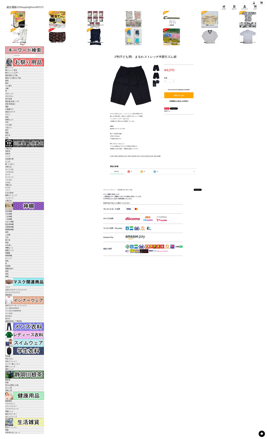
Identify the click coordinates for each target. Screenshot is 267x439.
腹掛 (7, 80)
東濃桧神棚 (9, 229)
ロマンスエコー (11, 406)
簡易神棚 (8, 255)
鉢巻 (7, 117)
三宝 (7, 237)
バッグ (7, 156)
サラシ (7, 114)
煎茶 (7, 382)
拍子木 (7, 135)
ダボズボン (9, 96)
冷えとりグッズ (11, 416)
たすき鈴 (8, 125)
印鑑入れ (8, 185)
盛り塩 (7, 240)
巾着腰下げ (9, 109)
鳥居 (7, 242)
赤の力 (7, 318)
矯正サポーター (11, 414)
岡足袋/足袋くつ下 (12, 101)
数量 (165, 78)
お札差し (8, 245)
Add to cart (179, 95)
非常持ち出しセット (12, 432)
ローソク (8, 258)
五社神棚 (8, 211)
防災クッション (11, 427)
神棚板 (7, 253)
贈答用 (7, 380)
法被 (7, 88)
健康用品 (8, 401)
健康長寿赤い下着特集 (13, 321)
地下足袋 (8, 99)
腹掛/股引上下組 (11, 75)
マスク (7, 287)
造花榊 (7, 266)
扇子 (7, 130)
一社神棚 (8, 219)
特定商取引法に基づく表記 (124, 189)
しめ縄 (7, 235)
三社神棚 (8, 214)
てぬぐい (8, 127)
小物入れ (8, 200)
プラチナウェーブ (12, 409)
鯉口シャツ (9, 67)
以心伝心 (8, 316)
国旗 (7, 133)
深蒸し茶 (8, 390)
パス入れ (8, 180)
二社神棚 (8, 216)
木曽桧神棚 (9, 227)
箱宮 (7, 274)
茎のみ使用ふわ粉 (12, 385)
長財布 (7, 151)
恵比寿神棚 (9, 224)
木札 (7, 138)
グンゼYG (8, 313)
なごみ (7, 161)
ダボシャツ (9, 93)
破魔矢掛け (9, 268)
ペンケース (9, 198)
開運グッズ (9, 250)
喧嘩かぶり (9, 120)
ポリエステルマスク (12, 292)
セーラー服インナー (12, 364)
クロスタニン (10, 403)
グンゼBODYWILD (12, 308)
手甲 (7, 122)
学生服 (7, 356)
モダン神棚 (9, 222)
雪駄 (7, 106)
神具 (7, 232)
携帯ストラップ (11, 195)
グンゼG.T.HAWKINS (13, 311)
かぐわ (7, 187)
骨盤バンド (9, 411)
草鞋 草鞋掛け (10, 104)
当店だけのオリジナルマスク (16, 290)
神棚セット (9, 248)
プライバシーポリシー (109, 189)
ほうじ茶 (8, 388)
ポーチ (7, 174)
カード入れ (9, 169)
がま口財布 (9, 193)
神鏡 (7, 276)
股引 (7, 83)
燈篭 (7, 261)
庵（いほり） (10, 164)
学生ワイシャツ (11, 361)
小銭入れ (8, 148)
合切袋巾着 (9, 159)
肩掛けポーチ (10, 112)
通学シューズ (10, 366)
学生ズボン (9, 359)
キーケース (9, 177)
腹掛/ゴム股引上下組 (13, 78)
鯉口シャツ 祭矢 (11, 70)
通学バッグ (9, 369)
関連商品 (8, 295)
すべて (116, 171)
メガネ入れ (9, 172)
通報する (167, 111)
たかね (7, 182)
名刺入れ (8, 167)
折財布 (7, 154)
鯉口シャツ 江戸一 (12, 73)
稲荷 (7, 271)
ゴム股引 (8, 86)
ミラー (7, 190)
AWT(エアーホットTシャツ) (15, 305)
